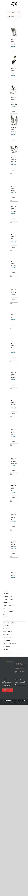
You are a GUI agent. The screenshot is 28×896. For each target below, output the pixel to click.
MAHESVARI (5, 625)
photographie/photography (8, 643)
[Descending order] (20, 12)
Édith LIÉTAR (5, 608)
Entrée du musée (5, 679)
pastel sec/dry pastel (7, 637)
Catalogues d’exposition (20, 679)
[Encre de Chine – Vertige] (14, 563)
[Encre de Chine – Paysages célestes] (14, 31)
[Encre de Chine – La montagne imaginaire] (14, 89)
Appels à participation (6, 682)
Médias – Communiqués (20, 682)
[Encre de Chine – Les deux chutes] (14, 421)
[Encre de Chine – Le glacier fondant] (14, 393)
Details (13, 51)
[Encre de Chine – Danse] (14, 178)
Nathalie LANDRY (6, 634)
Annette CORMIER (6, 596)
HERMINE (5, 617)
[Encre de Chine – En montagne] (14, 227)
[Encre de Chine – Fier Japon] (14, 255)
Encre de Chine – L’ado (13, 316)
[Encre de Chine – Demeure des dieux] (14, 202)
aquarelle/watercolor (7, 599)
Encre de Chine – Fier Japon (13, 263)
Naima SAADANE (6, 631)
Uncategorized (6, 652)
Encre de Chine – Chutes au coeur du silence (13, 159)
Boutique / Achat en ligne (20, 681)
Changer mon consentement (6, 690)
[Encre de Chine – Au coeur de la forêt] (14, 119)
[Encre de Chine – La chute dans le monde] (14, 335)
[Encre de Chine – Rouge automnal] (14, 534)
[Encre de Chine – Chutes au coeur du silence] (14, 148)
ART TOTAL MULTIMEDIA (20, 701)
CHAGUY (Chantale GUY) (8, 605)
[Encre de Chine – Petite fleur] (14, 478)
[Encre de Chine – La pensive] (14, 365)
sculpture (5, 649)
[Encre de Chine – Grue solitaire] (14, 60)
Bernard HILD (5, 602)
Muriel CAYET (5, 628)
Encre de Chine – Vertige (13, 574)
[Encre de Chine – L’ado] (14, 307)
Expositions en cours (6, 684)
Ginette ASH (5, 614)
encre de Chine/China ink (8, 611)
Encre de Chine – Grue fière (13, 290)
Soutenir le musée (6, 686)
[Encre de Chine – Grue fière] (14, 281)
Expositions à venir (6, 685)
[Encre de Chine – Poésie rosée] (14, 506)
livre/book (5, 620)
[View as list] (15, 19)
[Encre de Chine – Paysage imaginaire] (14, 450)
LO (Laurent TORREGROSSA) (8, 623)
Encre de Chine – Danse (13, 188)
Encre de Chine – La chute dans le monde (13, 347)
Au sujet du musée (6, 681)
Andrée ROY (5, 593)
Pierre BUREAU (6, 646)
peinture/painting (6, 640)
